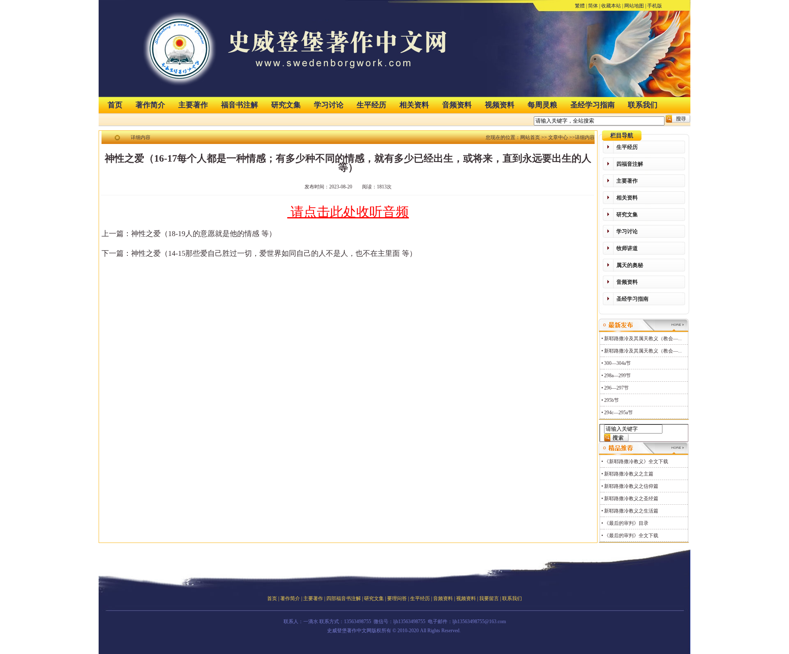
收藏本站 (611, 6)
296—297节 (616, 388)
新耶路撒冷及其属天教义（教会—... (643, 338)
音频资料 (457, 105)
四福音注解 (629, 164)
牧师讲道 (627, 248)
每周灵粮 (542, 105)
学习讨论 (329, 105)
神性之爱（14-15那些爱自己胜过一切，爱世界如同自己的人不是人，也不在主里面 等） (274, 253)
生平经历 (371, 105)
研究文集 (286, 105)
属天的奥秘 (629, 265)
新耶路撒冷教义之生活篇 (631, 511)
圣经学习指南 (592, 105)
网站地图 (634, 6)
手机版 (654, 6)
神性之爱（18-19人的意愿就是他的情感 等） (203, 234)
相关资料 (414, 105)
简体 (593, 6)
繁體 (580, 6)
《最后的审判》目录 (626, 523)
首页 (115, 105)
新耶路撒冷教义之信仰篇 (631, 486)
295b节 (611, 400)
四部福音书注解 (343, 598)
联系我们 (643, 105)
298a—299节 (617, 375)
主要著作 (193, 105)
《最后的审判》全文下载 (631, 535)
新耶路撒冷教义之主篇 (628, 474)
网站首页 (530, 137)
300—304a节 (617, 363)
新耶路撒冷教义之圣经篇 (631, 498)
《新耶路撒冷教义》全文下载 (636, 461)
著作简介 (150, 105)
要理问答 (397, 598)
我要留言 (489, 598)
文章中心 (558, 137)
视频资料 (499, 105)
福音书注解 (239, 105)
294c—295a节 (618, 412)
